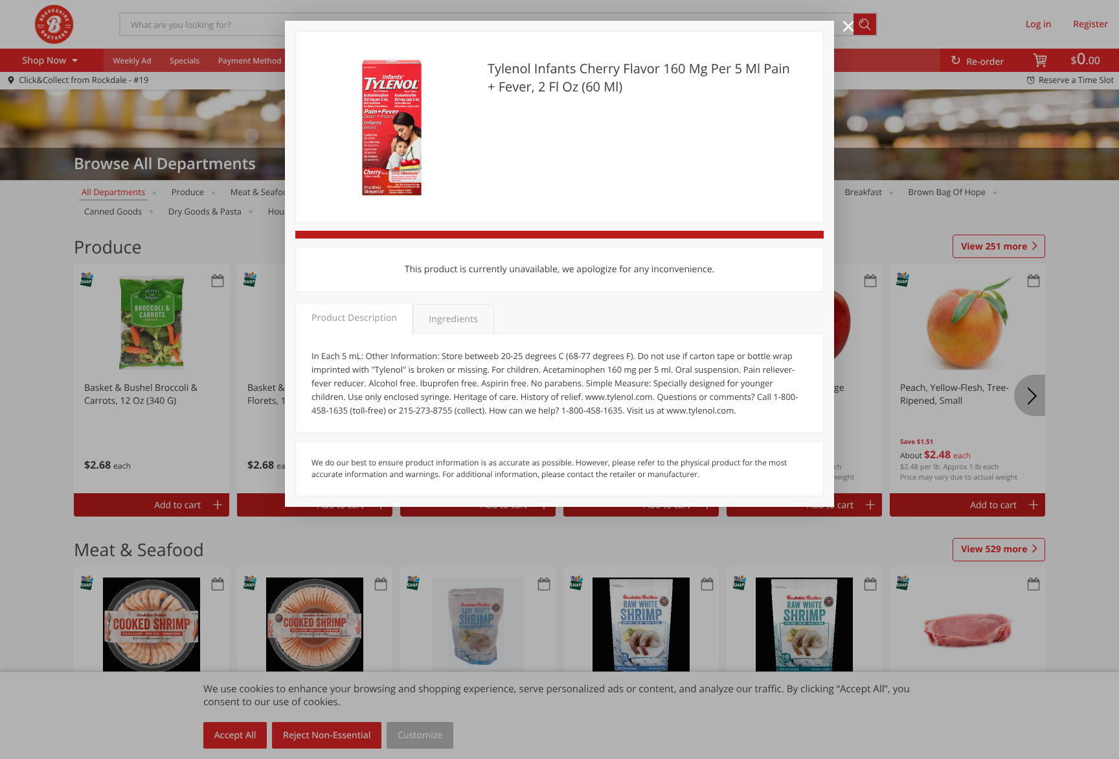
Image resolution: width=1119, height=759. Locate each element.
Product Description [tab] (354, 318)
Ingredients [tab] (453, 319)
